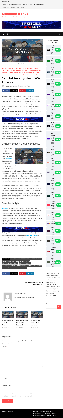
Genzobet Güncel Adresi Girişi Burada (7, 323)
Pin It (23, 91)
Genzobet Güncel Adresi (15, 4)
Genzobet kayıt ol (34, 72)
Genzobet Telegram (7, 411)
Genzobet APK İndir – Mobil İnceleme (35, 323)
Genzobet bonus (6, 68)
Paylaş (6, 91)
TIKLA (58, 50)
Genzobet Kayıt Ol (27, 4)
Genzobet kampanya (7, 72)
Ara (47, 304)
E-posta (5, 378)
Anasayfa (5, 4)
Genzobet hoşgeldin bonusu (33, 70)
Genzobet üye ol (22, 75)
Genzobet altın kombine (26, 68)
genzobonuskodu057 (11, 86)
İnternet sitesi (6, 386)
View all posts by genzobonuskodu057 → (25, 297)
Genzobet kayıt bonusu (21, 72)
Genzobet (15, 68)
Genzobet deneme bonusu (17, 70)
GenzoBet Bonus (15, 13)
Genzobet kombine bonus (9, 75)
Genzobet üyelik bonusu (35, 75)
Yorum (4, 347)
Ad (3, 370)
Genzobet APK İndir (39, 4)
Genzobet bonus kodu (8, 261)
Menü (6, 34)
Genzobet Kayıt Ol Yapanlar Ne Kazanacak (22, 323)
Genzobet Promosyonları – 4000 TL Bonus (13, 7)
